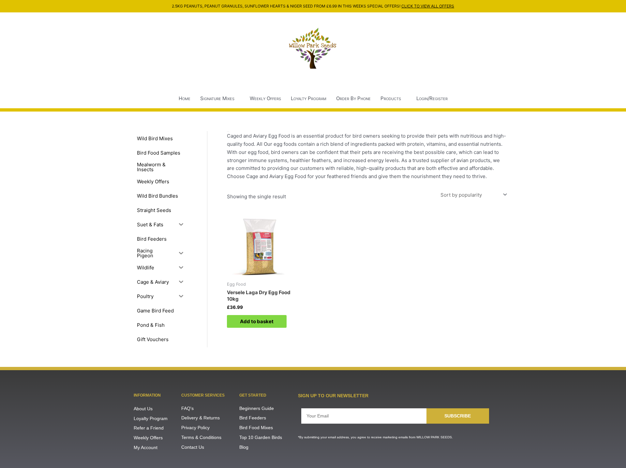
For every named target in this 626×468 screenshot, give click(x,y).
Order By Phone (353, 98)
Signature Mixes (217, 98)
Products (390, 98)
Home (184, 98)
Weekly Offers (265, 98)
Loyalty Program (308, 98)
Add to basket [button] (257, 321)
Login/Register (432, 98)
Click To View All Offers (427, 6)
